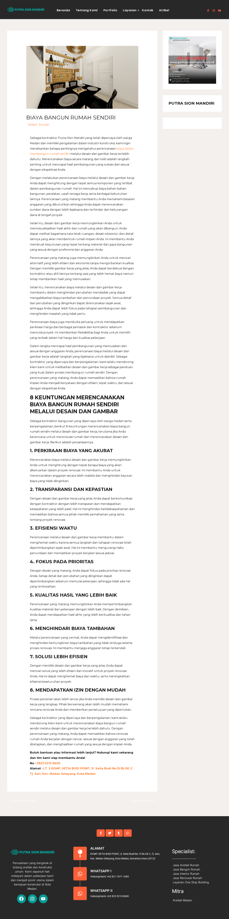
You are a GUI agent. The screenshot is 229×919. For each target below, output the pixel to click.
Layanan (129, 10)
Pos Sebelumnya (21, 800)
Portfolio (110, 10)
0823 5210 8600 (48, 763)
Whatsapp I (100, 871)
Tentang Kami (87, 10)
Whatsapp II (101, 890)
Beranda (63, 10)
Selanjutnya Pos (143, 800)
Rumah (44, 124)
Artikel (164, 10)
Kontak (147, 10)
